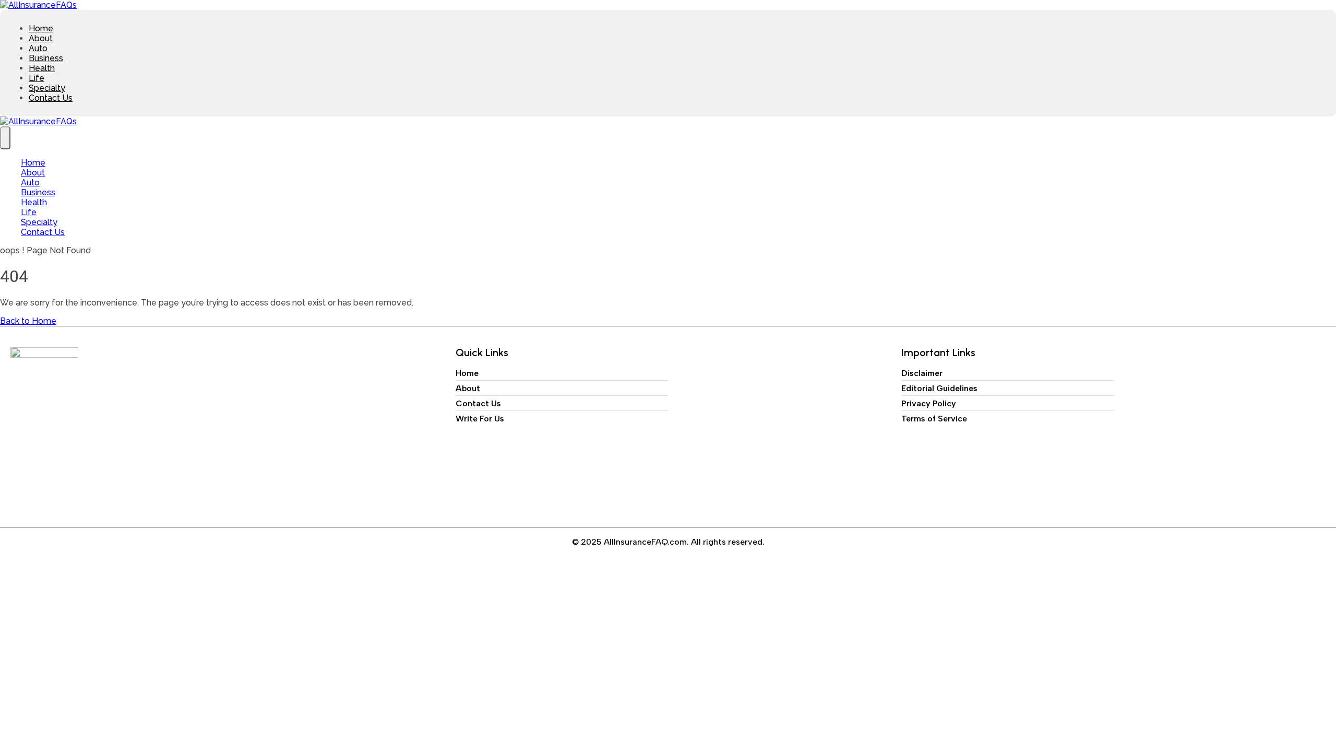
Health (42, 68)
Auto (38, 48)
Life (36, 78)
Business (46, 58)
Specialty (47, 88)
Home (41, 28)
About (41, 38)
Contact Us (51, 98)
